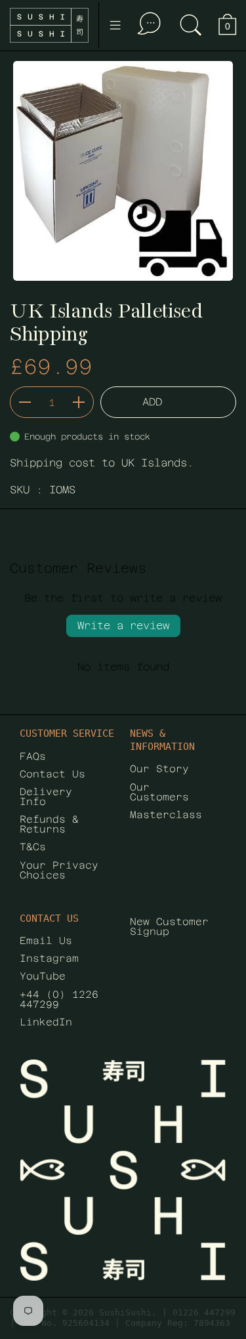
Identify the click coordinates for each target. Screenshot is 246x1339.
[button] (191, 25)
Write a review (123, 625)
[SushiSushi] (49, 25)
